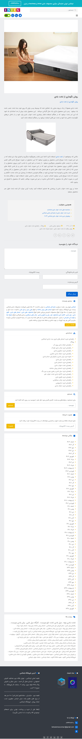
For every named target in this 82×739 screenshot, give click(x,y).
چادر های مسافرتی (31, 315)
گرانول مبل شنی (47, 637)
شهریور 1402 (70, 488)
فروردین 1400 (70, 564)
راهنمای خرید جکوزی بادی (62, 350)
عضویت (10, 426)
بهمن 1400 (71, 541)
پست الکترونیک (34, 272)
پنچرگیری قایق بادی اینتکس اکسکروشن (64, 649)
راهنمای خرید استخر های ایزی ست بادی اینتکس (57, 339)
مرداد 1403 (70, 459)
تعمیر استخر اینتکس (69, 640)
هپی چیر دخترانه (24, 651)
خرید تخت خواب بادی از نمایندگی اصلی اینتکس (56, 213)
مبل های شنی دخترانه (54, 651)
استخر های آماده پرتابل (69, 651)
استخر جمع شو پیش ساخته (23, 649)
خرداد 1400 (70, 559)
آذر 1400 (71, 547)
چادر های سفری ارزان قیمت (36, 628)
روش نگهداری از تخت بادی (69, 102)
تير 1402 (71, 494)
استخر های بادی (15, 312)
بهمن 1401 (71, 509)
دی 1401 (71, 512)
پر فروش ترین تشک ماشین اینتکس (65, 654)
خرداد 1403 (70, 465)
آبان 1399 (71, 579)
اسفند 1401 (70, 506)
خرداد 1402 (70, 497)
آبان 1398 (71, 605)
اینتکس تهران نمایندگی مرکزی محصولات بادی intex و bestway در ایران (48, 3)
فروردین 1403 (70, 471)
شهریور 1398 (70, 608)
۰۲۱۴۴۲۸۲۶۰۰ (15, 3)
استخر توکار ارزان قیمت (20, 631)
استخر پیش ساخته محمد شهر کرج (65, 631)
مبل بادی (69, 315)
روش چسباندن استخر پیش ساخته (65, 643)
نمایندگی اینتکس (50, 307)
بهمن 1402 (70, 477)
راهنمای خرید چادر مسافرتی (62, 380)
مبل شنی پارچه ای (23, 637)
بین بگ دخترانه (13, 651)
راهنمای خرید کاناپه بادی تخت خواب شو (57, 374)
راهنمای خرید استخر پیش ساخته (60, 368)
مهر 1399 (71, 582)
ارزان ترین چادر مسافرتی (54, 628)
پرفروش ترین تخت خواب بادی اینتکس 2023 (57, 216)
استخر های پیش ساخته (44, 309)
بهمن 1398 (70, 597)
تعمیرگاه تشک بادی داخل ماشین (66, 646)
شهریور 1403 (70, 456)
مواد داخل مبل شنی (36, 637)
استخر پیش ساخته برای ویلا (36, 626)
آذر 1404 (71, 444)
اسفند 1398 (70, 594)
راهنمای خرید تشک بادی (63, 386)
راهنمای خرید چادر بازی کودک (61, 348)
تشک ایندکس (45, 657)
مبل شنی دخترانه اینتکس (38, 651)
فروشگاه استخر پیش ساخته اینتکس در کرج (41, 631)
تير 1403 (71, 462)
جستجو (10, 405)
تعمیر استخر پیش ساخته (54, 640)
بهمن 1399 (70, 570)
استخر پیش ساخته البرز (20, 628)
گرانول (18, 634)
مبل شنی (22, 309)
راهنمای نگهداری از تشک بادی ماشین (20, 654)
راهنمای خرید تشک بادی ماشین (60, 353)
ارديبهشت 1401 (69, 532)
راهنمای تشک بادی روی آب (62, 345)
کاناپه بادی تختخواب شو (58, 315)
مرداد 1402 (70, 491)
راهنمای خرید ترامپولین (63, 383)
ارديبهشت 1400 (69, 561)
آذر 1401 (71, 515)
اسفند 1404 (70, 442)
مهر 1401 (71, 521)
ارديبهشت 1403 (69, 468)
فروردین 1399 (70, 591)
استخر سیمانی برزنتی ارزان (67, 634)
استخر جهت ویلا (22, 626)
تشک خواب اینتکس (34, 657)
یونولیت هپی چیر (70, 637)
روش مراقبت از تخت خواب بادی (63, 229)
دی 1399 (71, 573)
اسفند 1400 (70, 538)
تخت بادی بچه (69, 622)
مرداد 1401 (71, 526)
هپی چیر (29, 309)
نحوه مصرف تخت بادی (46, 229)
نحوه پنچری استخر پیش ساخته (36, 640)
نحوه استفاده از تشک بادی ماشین (42, 654)
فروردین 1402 (70, 503)
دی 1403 (71, 450)
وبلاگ (42, 226)
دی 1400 (71, 544)
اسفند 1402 (70, 474)
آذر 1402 (71, 483)
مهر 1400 (71, 553)
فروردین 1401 (70, 535)
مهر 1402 (71, 485)
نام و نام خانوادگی (72, 272)
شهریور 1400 (70, 556)
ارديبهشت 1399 (69, 588)
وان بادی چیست (17, 622)
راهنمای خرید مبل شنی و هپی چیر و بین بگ (56, 371)
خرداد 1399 (70, 585)
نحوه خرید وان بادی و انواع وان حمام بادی (57, 356)
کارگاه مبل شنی (32, 622)
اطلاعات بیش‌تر (70, 325)
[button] (20, 15)
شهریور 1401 (70, 523)
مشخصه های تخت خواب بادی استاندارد (58, 210)
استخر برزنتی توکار (41, 634)
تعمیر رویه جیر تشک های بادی (45, 646)
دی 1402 (71, 480)
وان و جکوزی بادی (43, 315)
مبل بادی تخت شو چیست (51, 622)
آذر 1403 (71, 453)
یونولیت (12, 634)
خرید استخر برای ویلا (69, 628)
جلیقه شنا (9, 315)
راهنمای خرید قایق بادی (63, 377)
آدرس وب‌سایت (73, 282)
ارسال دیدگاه (72, 294)
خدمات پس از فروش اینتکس (42, 649)
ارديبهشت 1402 (69, 500)
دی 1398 (71, 600)
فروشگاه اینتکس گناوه (69, 657)
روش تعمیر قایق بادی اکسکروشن (25, 646)
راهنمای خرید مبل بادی (63, 359)
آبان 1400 (71, 550)
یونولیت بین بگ (58, 637)
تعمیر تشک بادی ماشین (31, 643)
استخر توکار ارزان (53, 634)
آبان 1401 (71, 518)
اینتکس (73, 307)
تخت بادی (59, 156)
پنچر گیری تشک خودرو (46, 643)
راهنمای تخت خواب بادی (32, 226)
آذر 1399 (71, 576)
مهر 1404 (71, 447)
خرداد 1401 (71, 529)
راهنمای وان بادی (70, 626)
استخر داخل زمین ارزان (28, 634)
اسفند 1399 (70, 567)
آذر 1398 (71, 602)
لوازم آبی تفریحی (69, 317)
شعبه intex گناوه (56, 657)
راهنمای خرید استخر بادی (62, 362)
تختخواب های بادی (27, 312)
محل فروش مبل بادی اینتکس (55, 626)
